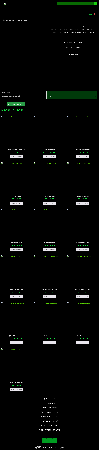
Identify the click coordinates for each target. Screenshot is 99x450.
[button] (96, 9)
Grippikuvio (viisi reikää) (11, 96)
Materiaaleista (49, 412)
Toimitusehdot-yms (49, 429)
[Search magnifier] (95, 3)
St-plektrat (49, 403)
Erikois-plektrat (49, 416)
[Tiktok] (44, 440)
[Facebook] (49, 440)
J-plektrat (49, 398)
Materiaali (6, 92)
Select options (16, 156)
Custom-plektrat (49, 420)
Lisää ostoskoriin (16, 104)
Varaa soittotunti (49, 425)
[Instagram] (54, 440)
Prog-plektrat (49, 407)
